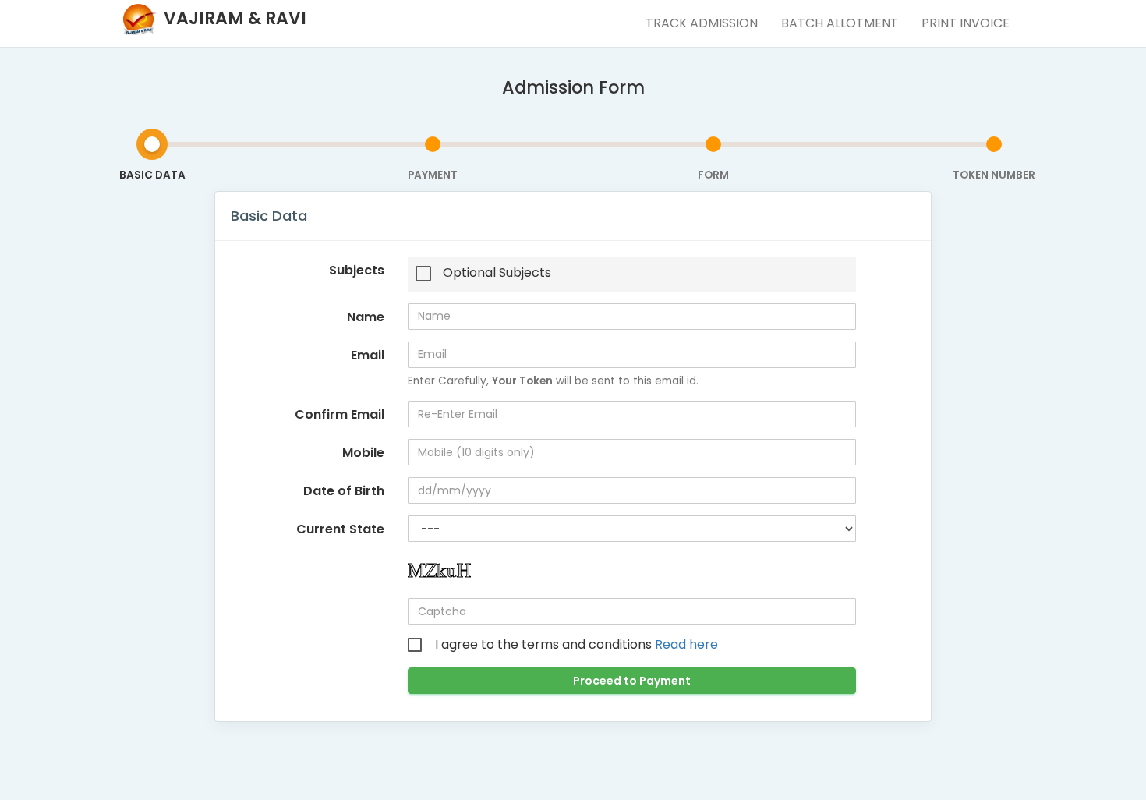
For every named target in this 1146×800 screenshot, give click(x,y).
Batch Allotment (839, 23)
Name (365, 317)
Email (367, 355)
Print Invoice (965, 23)
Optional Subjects (497, 272)
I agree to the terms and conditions (576, 644)
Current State (340, 529)
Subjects (356, 270)
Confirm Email (339, 414)
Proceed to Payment (632, 680)
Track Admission (702, 23)
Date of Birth (343, 491)
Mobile (363, 453)
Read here (686, 644)
